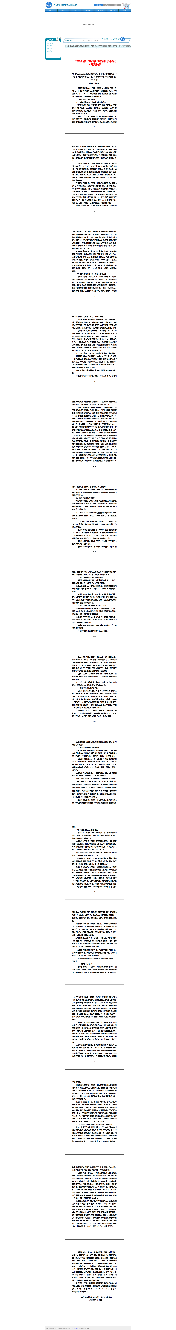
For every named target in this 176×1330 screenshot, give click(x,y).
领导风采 (100, 10)
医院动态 (75, 10)
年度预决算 (50, 43)
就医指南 (98, 5)
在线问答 (49, 46)
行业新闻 (49, 51)
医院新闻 (49, 48)
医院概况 (63, 10)
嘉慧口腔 (76, 1328)
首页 (84, 41)
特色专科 (112, 10)
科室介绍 (88, 10)
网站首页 (51, 10)
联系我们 (124, 10)
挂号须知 (107, 5)
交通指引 (116, 5)
